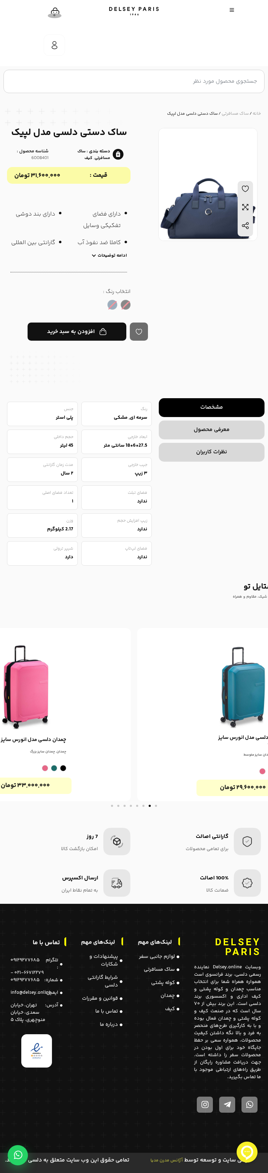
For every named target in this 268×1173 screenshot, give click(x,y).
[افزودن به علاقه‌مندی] (139, 332)
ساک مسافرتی (235, 113)
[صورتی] (262, 771)
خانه (257, 113)
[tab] (212, 407)
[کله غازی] (54, 768)
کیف (88, 158)
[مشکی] (63, 768)
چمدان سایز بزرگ (42, 752)
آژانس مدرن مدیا (166, 1160)
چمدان (61, 752)
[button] (156, 806)
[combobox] (134, 81)
